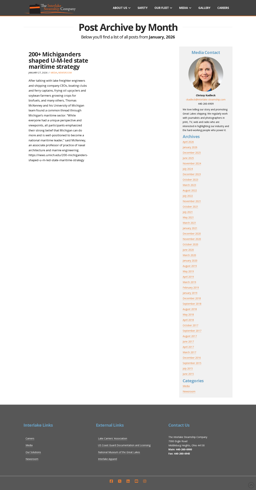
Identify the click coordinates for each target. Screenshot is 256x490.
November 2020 (192, 239)
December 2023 (192, 174)
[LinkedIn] (128, 481)
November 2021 (192, 201)
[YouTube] (136, 481)
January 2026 (190, 147)
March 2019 (189, 282)
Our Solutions (33, 452)
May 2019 (188, 271)
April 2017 (188, 346)
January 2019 (190, 293)
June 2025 (188, 158)
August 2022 (190, 190)
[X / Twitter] (119, 481)
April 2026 (188, 141)
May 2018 (188, 314)
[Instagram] (144, 481)
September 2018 (192, 303)
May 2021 (188, 217)
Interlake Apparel (107, 459)
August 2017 (190, 336)
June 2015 (188, 373)
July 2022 (188, 195)
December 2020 (192, 233)
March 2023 (189, 185)
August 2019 (190, 266)
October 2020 (190, 244)
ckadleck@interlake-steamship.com (206, 99)
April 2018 (188, 320)
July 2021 (188, 212)
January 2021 (190, 228)
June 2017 (188, 341)
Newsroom (65, 72)
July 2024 (188, 168)
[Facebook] (111, 481)
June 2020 (188, 249)
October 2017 (190, 325)
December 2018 (192, 298)
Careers (30, 438)
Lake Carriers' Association (112, 438)
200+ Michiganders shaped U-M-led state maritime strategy (58, 60)
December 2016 (192, 357)
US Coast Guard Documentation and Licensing (124, 445)
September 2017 (192, 330)
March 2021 (189, 222)
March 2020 (189, 255)
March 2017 (189, 352)
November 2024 (192, 163)
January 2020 (190, 260)
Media (54, 72)
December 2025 (192, 152)
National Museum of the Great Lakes (119, 452)
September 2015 (192, 363)
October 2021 (190, 206)
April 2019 (188, 276)
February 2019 (191, 287)
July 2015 (188, 368)
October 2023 (190, 179)
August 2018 (190, 309)
